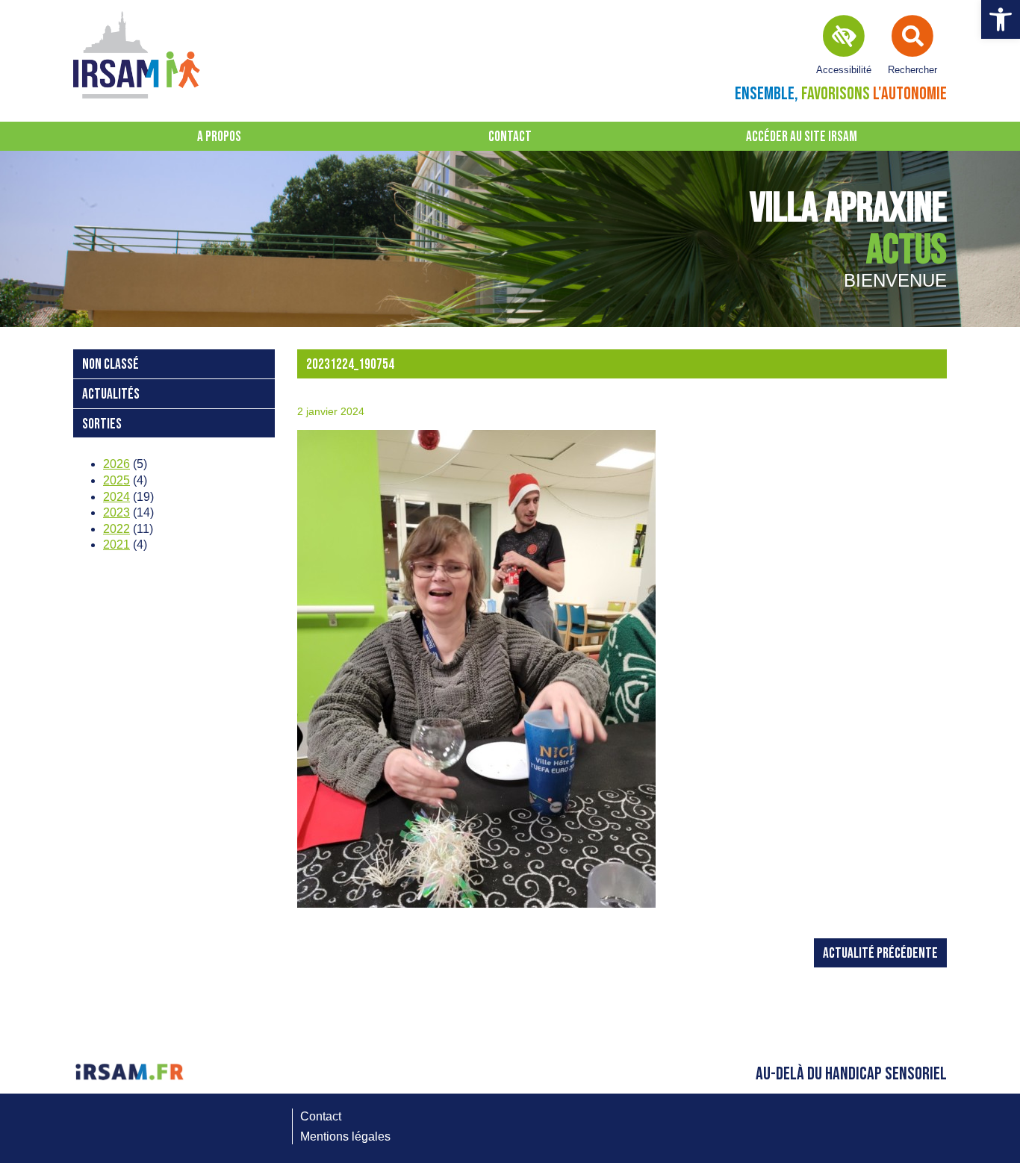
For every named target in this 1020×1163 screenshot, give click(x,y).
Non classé (110, 364)
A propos (219, 137)
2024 (116, 496)
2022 (116, 529)
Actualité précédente (880, 953)
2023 (116, 512)
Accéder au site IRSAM (801, 137)
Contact (510, 137)
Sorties (102, 424)
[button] (1000, 19)
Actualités (111, 394)
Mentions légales (345, 1136)
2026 (116, 464)
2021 (116, 544)
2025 (116, 480)
